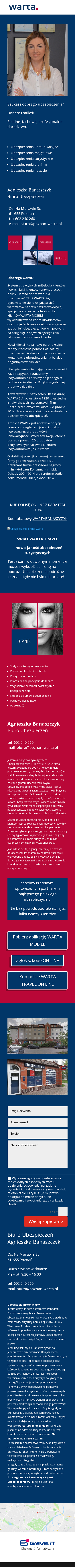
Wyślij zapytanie (46, 1221)
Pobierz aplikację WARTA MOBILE (37, 940)
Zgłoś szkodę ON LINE (37, 960)
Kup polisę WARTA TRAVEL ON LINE (37, 980)
